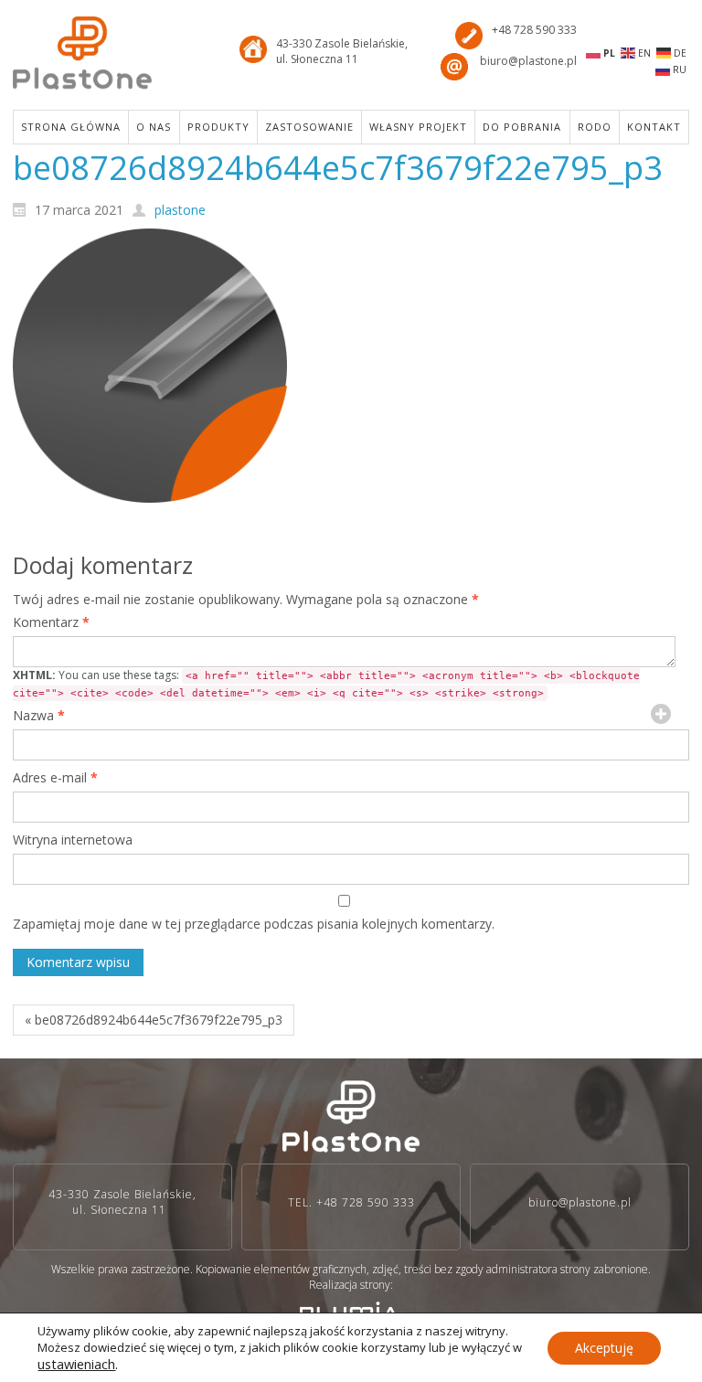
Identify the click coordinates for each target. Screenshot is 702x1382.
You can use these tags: (326, 683)
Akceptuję (604, 1347)
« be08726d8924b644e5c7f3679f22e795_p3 (153, 1019)
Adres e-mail (55, 777)
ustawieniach (76, 1363)
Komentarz (51, 622)
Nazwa (39, 715)
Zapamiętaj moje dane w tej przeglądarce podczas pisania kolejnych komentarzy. (254, 923)
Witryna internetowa (73, 839)
